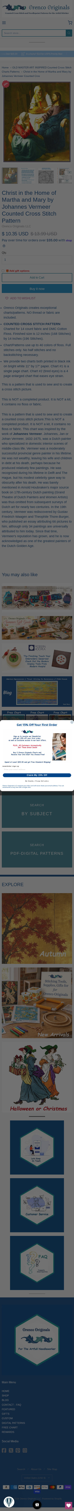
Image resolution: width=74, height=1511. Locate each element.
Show (37, 1504)
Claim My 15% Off (37, 775)
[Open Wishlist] (68, 1505)
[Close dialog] (72, 722)
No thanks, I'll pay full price (37, 780)
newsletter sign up (11, 766)
